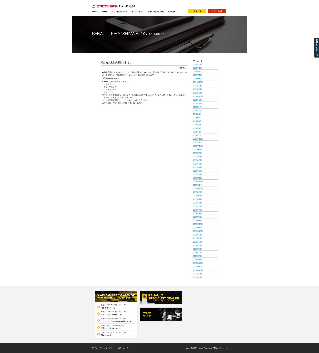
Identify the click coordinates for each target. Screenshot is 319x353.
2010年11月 (198, 142)
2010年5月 (197, 164)
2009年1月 (197, 221)
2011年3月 (197, 128)
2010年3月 (197, 171)
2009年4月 (197, 210)
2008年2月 (197, 256)
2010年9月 (197, 150)
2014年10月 (198, 82)
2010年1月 (197, 178)
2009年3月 (197, 213)
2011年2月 (197, 132)
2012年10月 (198, 96)
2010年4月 (197, 167)
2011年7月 (197, 118)
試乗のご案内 (155, 12)
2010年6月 (197, 160)
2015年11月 (198, 71)
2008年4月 (197, 252)
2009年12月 (198, 181)
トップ (96, 12)
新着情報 (105, 12)
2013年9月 (197, 86)
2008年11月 (198, 228)
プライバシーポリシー (108, 348)
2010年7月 (197, 157)
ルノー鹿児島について (119, 12)
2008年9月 (197, 235)
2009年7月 (197, 199)
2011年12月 (198, 107)
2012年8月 (197, 103)
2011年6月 (197, 121)
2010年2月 (197, 174)
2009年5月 (197, 206)
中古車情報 (172, 12)
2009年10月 (198, 189)
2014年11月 (198, 79)
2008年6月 (197, 245)
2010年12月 (198, 139)
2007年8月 (197, 277)
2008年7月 (197, 242)
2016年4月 (197, 64)
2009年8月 (197, 196)
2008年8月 (197, 238)
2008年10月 (198, 231)
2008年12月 (198, 224)
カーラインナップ (137, 12)
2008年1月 (197, 259)
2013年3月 (197, 93)
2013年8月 (197, 89)
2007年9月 (197, 274)
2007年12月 (198, 263)
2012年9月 (197, 100)
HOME (94, 348)
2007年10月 (198, 270)
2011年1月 (197, 135)
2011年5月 (197, 125)
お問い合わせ (123, 348)
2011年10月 (198, 110)
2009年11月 (198, 185)
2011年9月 (197, 114)
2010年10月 (198, 146)
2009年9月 (197, 192)
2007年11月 (198, 267)
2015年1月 (197, 75)
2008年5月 (197, 249)
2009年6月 (197, 203)
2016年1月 (197, 68)
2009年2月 (197, 217)
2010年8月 (197, 153)
